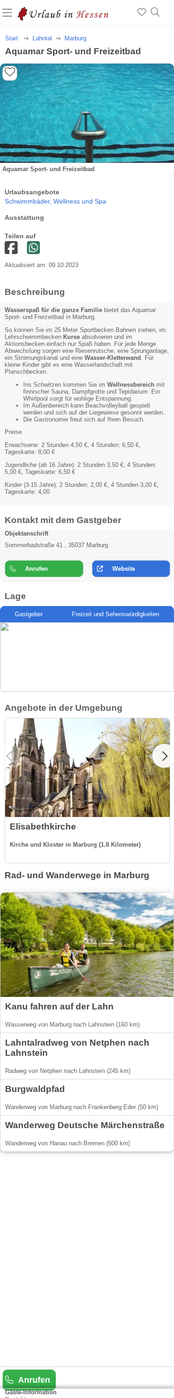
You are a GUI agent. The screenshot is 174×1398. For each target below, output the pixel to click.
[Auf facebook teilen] (33, 248)
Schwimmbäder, (29, 201)
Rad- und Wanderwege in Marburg (77, 875)
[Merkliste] (141, 12)
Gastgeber (29, 614)
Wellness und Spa (79, 201)
